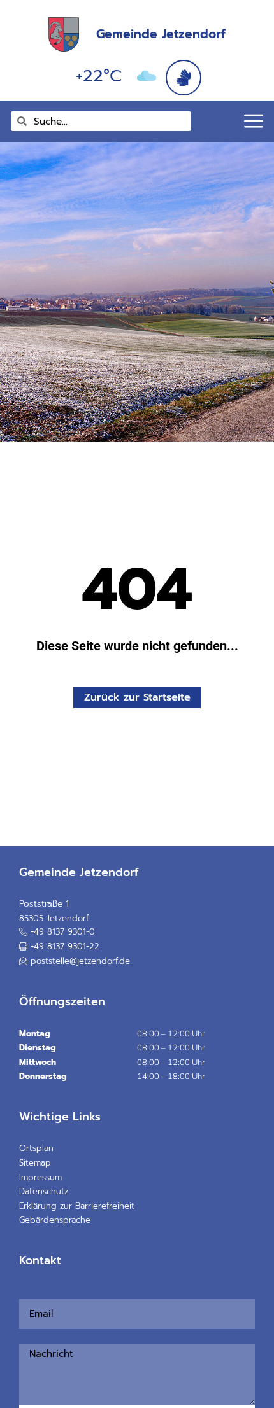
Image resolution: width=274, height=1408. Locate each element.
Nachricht (26, 1336)
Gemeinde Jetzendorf (161, 34)
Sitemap (35, 1163)
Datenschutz (43, 1191)
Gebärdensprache (54, 1220)
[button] (59, 946)
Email (23, 1292)
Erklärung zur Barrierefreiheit (76, 1206)
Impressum (40, 1177)
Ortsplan (36, 1148)
